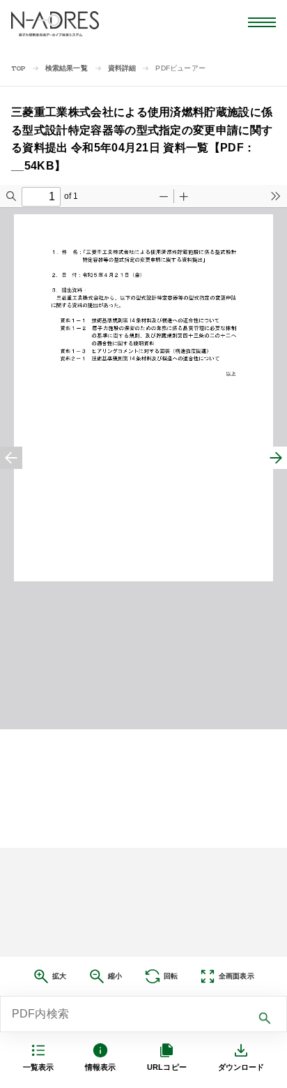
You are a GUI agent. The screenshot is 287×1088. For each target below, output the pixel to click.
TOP (18, 69)
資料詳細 (122, 68)
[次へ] (276, 458)
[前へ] (11, 458)
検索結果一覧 (66, 68)
